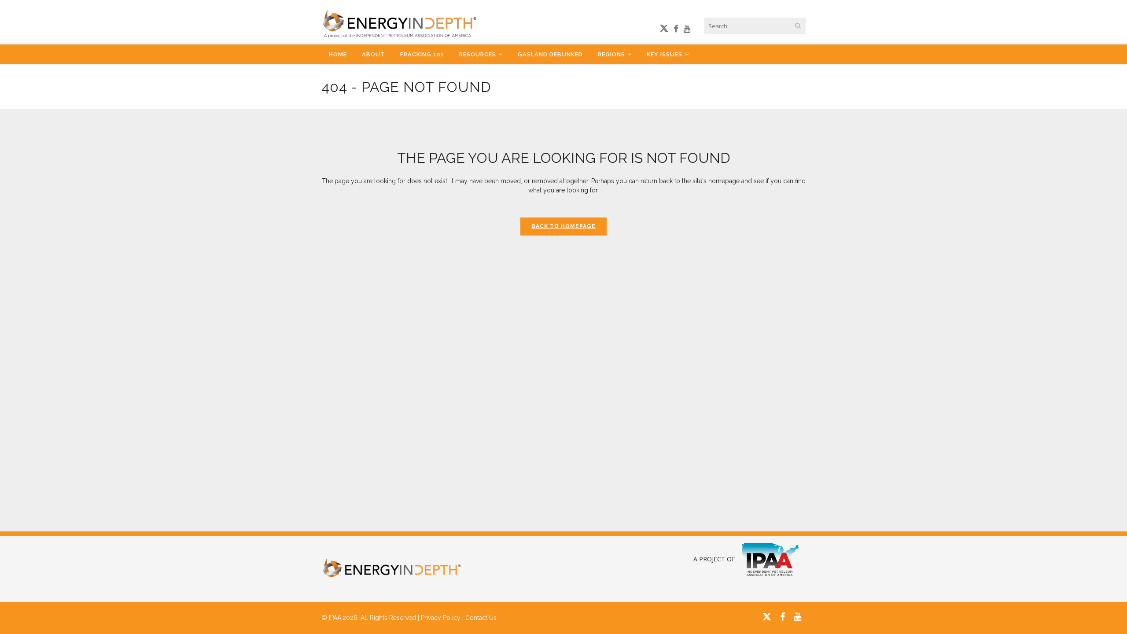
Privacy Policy (440, 617)
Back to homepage (563, 226)
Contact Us (481, 617)
